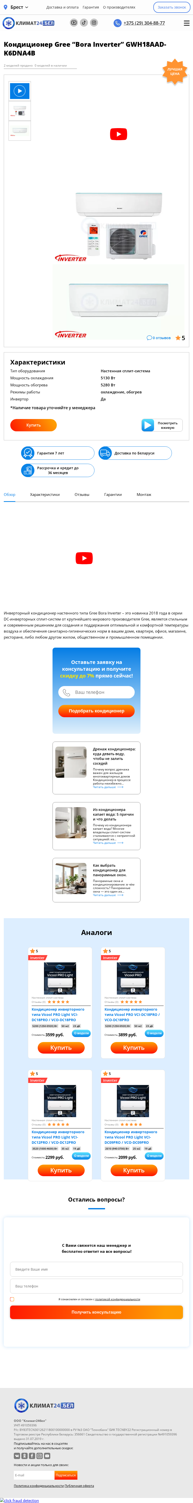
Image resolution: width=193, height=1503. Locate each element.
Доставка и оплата (62, 7)
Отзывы (82, 494)
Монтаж (144, 494)
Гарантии (113, 494)
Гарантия (91, 7)
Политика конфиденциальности (39, 1485)
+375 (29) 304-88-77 (144, 23)
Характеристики (45, 494)
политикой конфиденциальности (117, 1299)
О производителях (119, 7)
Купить (33, 425)
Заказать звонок (172, 7)
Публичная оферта (79, 1485)
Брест (17, 7)
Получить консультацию (96, 1312)
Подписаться (66, 1475)
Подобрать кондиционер (96, 710)
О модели (81, 1033)
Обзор (9, 494)
